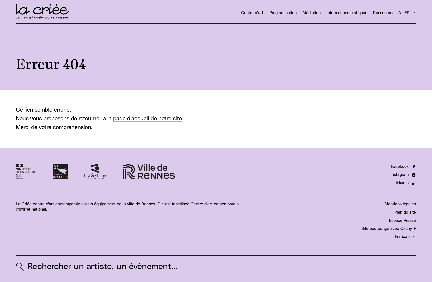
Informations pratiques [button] (347, 13)
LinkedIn (401, 183)
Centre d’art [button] (252, 13)
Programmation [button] (283, 13)
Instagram (400, 175)
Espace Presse (402, 221)
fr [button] (407, 13)
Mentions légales (400, 204)
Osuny (406, 229)
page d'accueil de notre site (147, 119)
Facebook (400, 167)
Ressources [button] (383, 13)
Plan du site (405, 212)
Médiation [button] (312, 13)
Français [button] (402, 237)
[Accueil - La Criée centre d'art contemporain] (42, 11)
